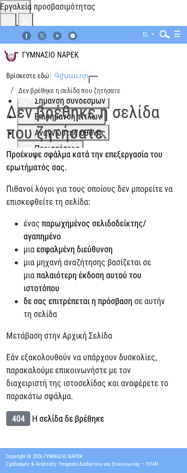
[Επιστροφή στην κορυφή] (168, 453)
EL (146, 34)
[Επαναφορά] (8, 21)
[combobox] (162, 34)
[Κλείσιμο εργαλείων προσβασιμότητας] (25, 21)
